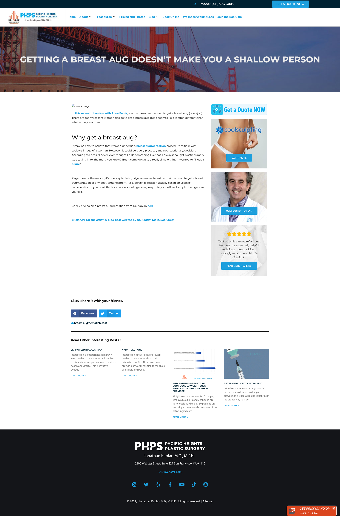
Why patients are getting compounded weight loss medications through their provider (190, 387)
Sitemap (208, 501)
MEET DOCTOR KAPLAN (239, 211)
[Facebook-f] (170, 484)
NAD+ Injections (132, 349)
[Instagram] (134, 484)
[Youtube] (182, 484)
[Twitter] (146, 484)
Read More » (78, 375)
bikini (76, 164)
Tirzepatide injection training (243, 383)
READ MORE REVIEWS (239, 266)
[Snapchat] (205, 484)
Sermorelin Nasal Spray (86, 349)
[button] (86, 17)
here (151, 206)
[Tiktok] (193, 484)
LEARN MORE (239, 157)
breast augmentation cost (90, 323)
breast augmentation (151, 146)
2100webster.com (170, 472)
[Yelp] (158, 484)
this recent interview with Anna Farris (101, 113)
